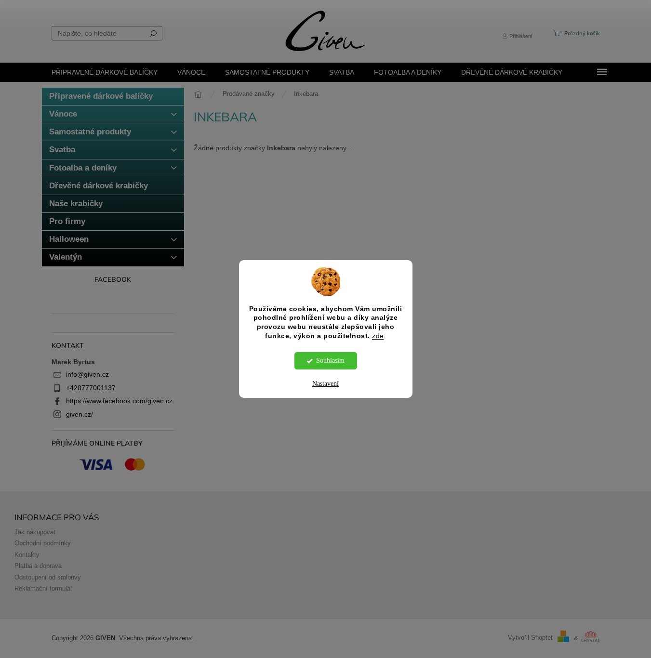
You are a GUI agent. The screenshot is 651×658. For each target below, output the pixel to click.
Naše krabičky (76, 203)
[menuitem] (104, 72)
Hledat (153, 33)
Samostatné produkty (90, 131)
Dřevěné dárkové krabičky (98, 185)
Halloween (69, 239)
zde (378, 336)
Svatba (62, 149)
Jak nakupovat (34, 532)
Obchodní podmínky (42, 543)
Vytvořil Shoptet (530, 638)
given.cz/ (79, 414)
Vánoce (63, 113)
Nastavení (325, 383)
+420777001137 (91, 388)
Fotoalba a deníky (83, 167)
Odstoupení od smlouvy (47, 577)
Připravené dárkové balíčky (101, 96)
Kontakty (27, 555)
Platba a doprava (38, 566)
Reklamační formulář (43, 588)
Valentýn (65, 257)
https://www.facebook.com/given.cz (119, 401)
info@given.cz (87, 374)
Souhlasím (330, 360)
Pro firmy (67, 221)
